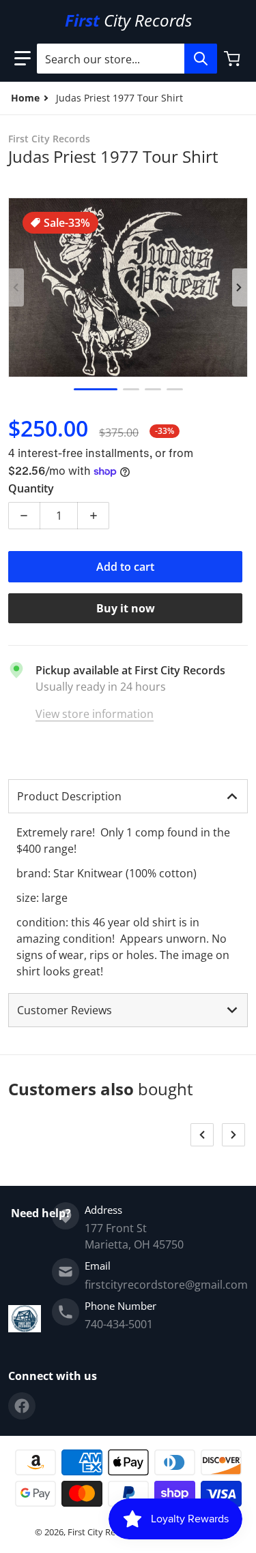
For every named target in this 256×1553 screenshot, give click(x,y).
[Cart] (233, 58)
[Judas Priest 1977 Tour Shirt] (95, 389)
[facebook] (21, 1405)
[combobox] (126, 59)
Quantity (31, 488)
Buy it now (125, 608)
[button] (22, 58)
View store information (94, 713)
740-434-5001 (119, 1324)
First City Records (103, 1532)
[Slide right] (239, 287)
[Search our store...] (200, 59)
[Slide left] (16, 287)
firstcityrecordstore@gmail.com (166, 1284)
